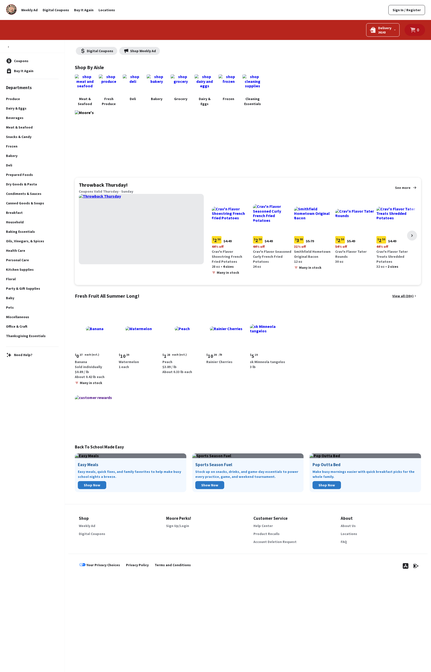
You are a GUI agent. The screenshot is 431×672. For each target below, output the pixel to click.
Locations (107, 10)
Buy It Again (84, 10)
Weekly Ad (29, 10)
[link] (406, 10)
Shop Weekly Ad (143, 51)
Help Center (263, 526)
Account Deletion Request (275, 541)
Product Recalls (266, 534)
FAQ (344, 541)
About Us (348, 526)
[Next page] (412, 236)
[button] (231, 235)
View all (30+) (403, 296)
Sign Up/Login (177, 526)
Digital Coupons (56, 10)
